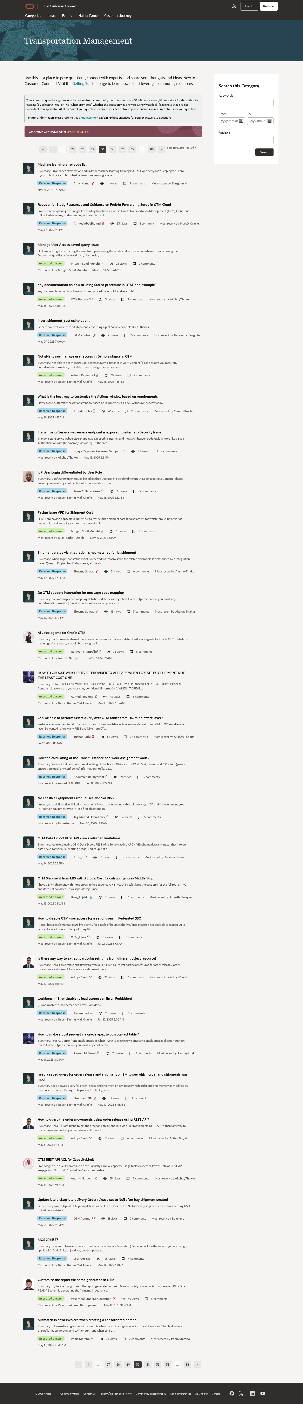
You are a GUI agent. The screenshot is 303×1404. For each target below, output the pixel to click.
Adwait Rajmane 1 (83, 375)
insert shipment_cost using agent (64, 320)
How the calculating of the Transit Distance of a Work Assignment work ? (93, 758)
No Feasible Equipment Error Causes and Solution (76, 798)
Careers (216, 1393)
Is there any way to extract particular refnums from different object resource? (97, 958)
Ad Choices (201, 1393)
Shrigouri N (179, 183)
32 (122, 149)
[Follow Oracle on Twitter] (241, 1393)
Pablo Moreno (80, 1339)
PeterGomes (66, 823)
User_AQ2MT (80, 897)
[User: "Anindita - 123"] (28, 400)
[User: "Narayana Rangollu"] (28, 637)
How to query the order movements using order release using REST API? (93, 1119)
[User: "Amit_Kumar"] (28, 168)
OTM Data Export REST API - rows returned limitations (79, 838)
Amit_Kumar (82, 183)
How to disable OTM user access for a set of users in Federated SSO (89, 918)
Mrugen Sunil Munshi (85, 263)
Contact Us (89, 1393)
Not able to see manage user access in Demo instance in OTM (85, 356)
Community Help (69, 1393)
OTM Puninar (80, 299)
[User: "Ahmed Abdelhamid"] (28, 208)
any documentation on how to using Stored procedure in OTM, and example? (97, 285)
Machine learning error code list (62, 164)
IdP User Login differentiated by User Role (70, 472)
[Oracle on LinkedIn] (252, 1393)
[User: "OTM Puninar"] (28, 289)
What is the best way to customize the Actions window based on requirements (98, 396)
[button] (184, 147)
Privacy (104, 1393)
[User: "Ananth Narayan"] (28, 1163)
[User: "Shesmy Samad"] (28, 556)
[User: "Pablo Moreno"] (28, 1324)
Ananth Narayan (69, 658)
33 (132, 149)
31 (112, 149)
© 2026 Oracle (43, 1393)
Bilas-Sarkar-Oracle (71, 538)
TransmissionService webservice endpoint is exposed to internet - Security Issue (99, 432)
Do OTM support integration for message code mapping (81, 592)
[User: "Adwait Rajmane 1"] (28, 360)
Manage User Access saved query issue (68, 244)
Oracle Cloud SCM (78, 132)
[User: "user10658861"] (28, 1244)
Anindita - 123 (83, 411)
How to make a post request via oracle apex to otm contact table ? (88, 1034)
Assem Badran (83, 1013)
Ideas (51, 15)
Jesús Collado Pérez (87, 491)
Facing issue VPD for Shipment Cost (65, 512)
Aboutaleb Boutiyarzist (89, 777)
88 (152, 149)
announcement (88, 117)
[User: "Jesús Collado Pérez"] (28, 476)
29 (92, 149)
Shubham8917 (83, 1098)
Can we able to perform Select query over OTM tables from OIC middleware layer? (100, 718)
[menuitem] (249, 6)
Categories (33, 15)
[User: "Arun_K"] (28, 842)
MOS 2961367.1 (48, 1239)
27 (72, 149)
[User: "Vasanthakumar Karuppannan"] (28, 1284)
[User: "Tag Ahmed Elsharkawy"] (28, 802)
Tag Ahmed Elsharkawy (89, 817)
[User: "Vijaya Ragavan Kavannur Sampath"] (28, 436)
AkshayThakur (180, 299)
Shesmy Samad (84, 571)
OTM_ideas (78, 937)
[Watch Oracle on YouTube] (262, 1393)
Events (67, 15)
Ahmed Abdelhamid (87, 223)
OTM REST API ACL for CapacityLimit (66, 1159)
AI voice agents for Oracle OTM (61, 632)
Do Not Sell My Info (121, 1393)
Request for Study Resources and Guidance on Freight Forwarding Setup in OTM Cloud (104, 204)
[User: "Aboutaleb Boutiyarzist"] (28, 762)
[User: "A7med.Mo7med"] (28, 677)
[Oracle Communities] (234, 6)
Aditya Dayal (79, 977)
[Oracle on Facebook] (231, 1393)
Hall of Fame (88, 15)
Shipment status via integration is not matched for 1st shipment (87, 552)
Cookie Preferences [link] (180, 1393)
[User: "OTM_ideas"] (28, 922)
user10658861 (82, 1258)
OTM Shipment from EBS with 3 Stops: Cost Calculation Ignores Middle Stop (95, 878)
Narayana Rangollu (187, 335)
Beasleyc (178, 1218)
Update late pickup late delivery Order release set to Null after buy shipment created (103, 1199)
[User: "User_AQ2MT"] (28, 882)
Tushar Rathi (82, 737)
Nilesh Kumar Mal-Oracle (75, 381)
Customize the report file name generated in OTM (76, 1280)
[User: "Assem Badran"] (28, 1002)
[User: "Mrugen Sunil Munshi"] (28, 249)
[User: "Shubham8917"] (28, 1078)
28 (82, 149)
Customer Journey (118, 15)
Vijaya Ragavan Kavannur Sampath (97, 451)
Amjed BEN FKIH (69, 783)
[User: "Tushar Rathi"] (28, 722)
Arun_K (78, 857)
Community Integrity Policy (151, 1393)
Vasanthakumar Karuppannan (91, 1299)
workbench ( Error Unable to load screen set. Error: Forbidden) (85, 998)
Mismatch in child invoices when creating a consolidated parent (87, 1320)
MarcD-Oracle (189, 223)
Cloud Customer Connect (59, 6)
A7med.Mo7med (82, 697)
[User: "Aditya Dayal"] (28, 962)
